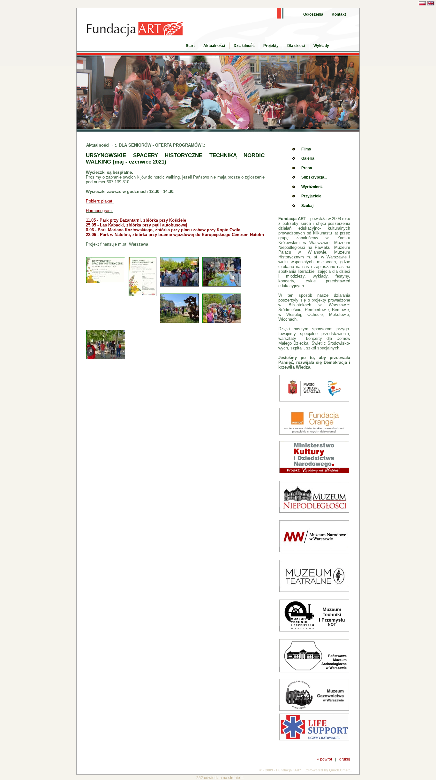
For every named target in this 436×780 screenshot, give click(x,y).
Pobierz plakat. (100, 201)
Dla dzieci (296, 46)
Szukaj (307, 206)
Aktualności (214, 46)
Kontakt (339, 14)
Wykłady (321, 46)
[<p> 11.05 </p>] (181, 285)
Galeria (307, 158)
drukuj (344, 759)
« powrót (324, 759)
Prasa (306, 168)
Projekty (271, 46)
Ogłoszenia (313, 14)
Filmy (306, 149)
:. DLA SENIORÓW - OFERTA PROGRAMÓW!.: (160, 145)
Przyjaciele (311, 196)
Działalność (244, 46)
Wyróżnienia (312, 187)
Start (190, 46)
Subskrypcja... (314, 177)
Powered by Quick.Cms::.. (330, 770)
